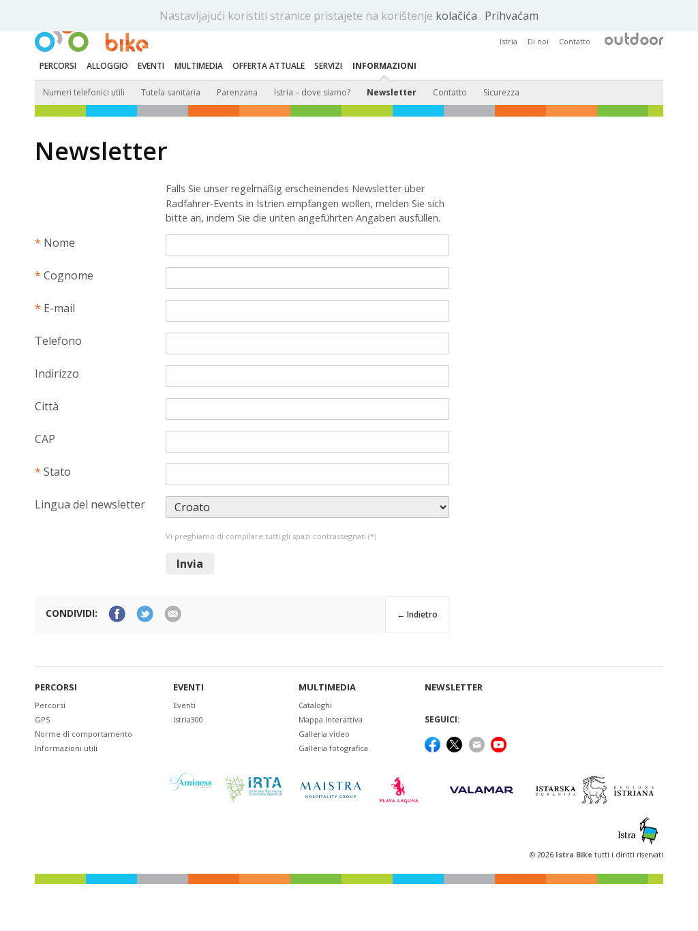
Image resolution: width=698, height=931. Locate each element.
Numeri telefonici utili (84, 92)
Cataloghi (315, 705)
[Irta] (253, 790)
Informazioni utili (66, 748)
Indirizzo (57, 373)
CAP (45, 438)
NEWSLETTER (454, 687)
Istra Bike (575, 854)
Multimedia (327, 687)
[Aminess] (190, 789)
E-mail (55, 308)
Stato (53, 471)
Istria (508, 41)
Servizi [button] (328, 66)
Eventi (188, 687)
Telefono (58, 340)
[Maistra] (330, 789)
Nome (55, 242)
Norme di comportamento (83, 734)
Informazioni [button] (384, 66)
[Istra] (638, 830)
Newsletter (391, 92)
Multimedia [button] (198, 66)
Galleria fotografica (333, 748)
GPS (42, 719)
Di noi (538, 41)
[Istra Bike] (91, 31)
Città (47, 406)
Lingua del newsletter (90, 504)
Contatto (574, 41)
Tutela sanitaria (170, 92)
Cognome (64, 275)
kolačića (458, 15)
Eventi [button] (151, 66)
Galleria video (324, 734)
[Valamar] (481, 790)
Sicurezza (501, 92)
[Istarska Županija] (597, 790)
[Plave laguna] (403, 790)
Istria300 (188, 719)
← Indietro (417, 614)
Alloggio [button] (107, 66)
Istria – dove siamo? (312, 92)
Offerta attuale (268, 66)
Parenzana (237, 92)
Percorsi (56, 687)
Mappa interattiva (331, 719)
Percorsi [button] (58, 66)
